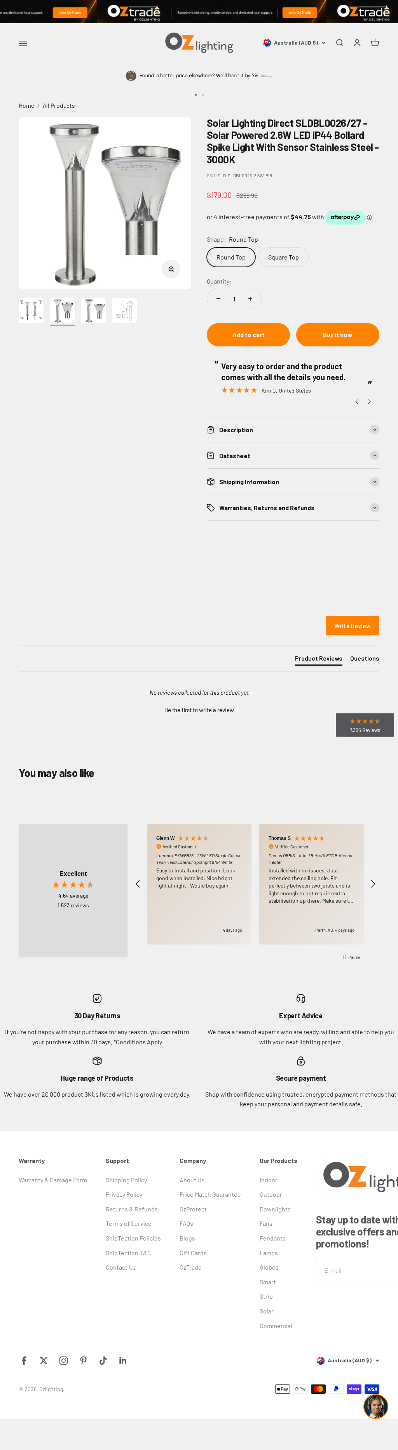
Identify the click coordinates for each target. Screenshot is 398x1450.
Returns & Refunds (132, 1209)
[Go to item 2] (62, 311)
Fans (266, 1223)
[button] (199, 709)
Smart (268, 1282)
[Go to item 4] (124, 311)
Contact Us (121, 1267)
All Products (59, 105)
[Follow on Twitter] (43, 1360)
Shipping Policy (126, 1180)
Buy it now (338, 334)
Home (26, 105)
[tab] (318, 660)
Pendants (273, 1238)
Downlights (275, 1209)
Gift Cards (193, 1252)
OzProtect (193, 1209)
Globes (269, 1267)
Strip (266, 1296)
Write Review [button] (352, 625)
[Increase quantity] (250, 298)
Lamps (269, 1252)
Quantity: (219, 281)
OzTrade (191, 1267)
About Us (192, 1180)
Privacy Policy (124, 1194)
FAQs (186, 1223)
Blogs (187, 1238)
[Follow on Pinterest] (83, 1360)
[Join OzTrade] (199, 11)
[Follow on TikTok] (103, 1360)
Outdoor (271, 1194)
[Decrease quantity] (218, 298)
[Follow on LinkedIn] (123, 1360)
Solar (267, 1311)
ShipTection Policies (133, 1238)
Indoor (269, 1180)
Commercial (276, 1325)
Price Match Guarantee (210, 1194)
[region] (255, 884)
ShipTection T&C (128, 1252)
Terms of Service (129, 1223)
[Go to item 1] (31, 311)
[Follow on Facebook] (24, 1360)
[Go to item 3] (93, 311)
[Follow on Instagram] (63, 1360)
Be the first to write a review (199, 709)
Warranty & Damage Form (53, 1180)
